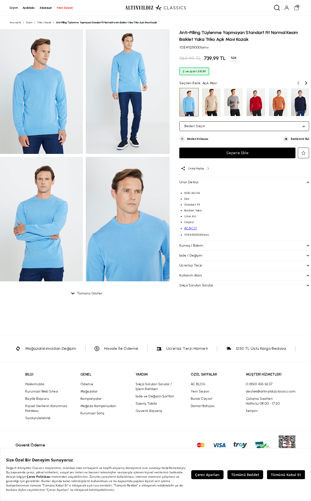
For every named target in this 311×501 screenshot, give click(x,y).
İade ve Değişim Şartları (155, 396)
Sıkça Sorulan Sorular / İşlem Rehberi (154, 386)
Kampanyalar (91, 399)
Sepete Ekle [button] (237, 152)
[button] (193, 139)
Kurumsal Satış (92, 413)
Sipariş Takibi (146, 403)
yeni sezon (65, 7)
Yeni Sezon (200, 391)
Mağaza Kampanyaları (98, 406)
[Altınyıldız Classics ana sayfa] (155, 7)
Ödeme (86, 384)
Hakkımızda (34, 384)
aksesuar (46, 7)
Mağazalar (89, 391)
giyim (14, 7)
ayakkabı (29, 7)
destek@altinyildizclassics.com (270, 391)
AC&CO (190, 228)
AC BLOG (198, 384)
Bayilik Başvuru (37, 399)
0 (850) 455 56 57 (259, 384)
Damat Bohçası (203, 406)
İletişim (252, 411)
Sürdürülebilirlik (38, 418)
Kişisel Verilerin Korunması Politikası (46, 408)
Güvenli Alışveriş (149, 411)
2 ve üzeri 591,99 (194, 71)
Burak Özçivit (201, 399)
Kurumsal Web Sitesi (41, 391)
